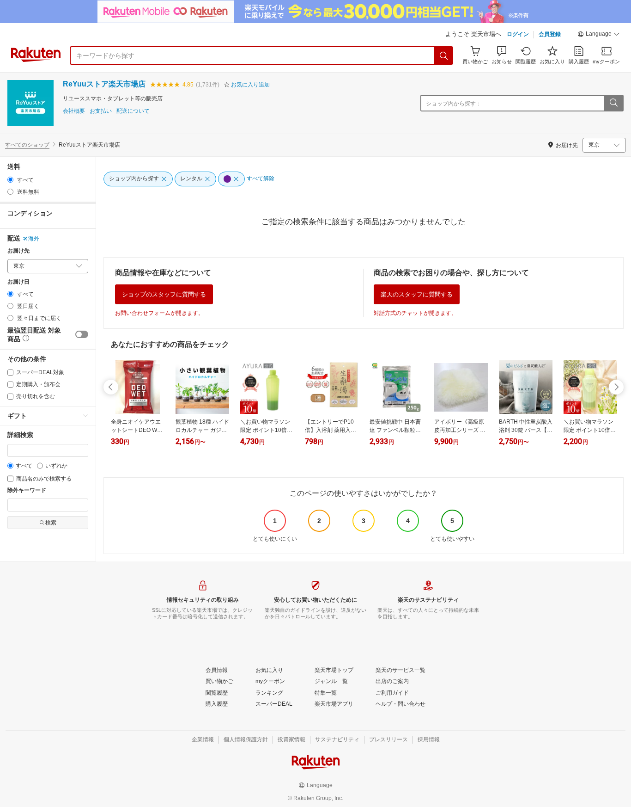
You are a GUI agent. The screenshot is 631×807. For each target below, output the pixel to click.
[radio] (10, 180)
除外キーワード (26, 490)
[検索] (444, 55)
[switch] (81, 334)
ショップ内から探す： (453, 103)
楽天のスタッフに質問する (417, 294)
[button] (598, 35)
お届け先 (18, 251)
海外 (33, 238)
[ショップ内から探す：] (613, 103)
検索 (50, 522)
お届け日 (18, 282)
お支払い (101, 111)
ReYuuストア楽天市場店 (104, 84)
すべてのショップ (27, 145)
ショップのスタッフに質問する (164, 294)
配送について (133, 111)
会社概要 (74, 111)
